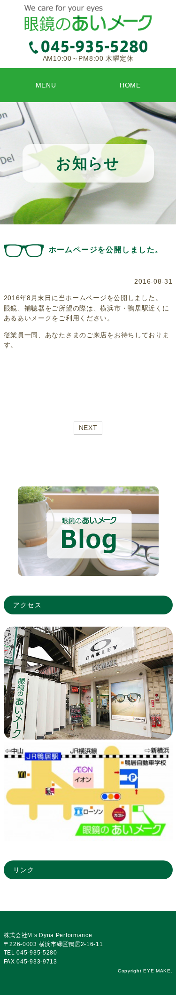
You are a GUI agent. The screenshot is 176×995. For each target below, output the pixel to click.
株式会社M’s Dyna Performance (48, 935)
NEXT (88, 427)
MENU (46, 85)
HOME (130, 85)
